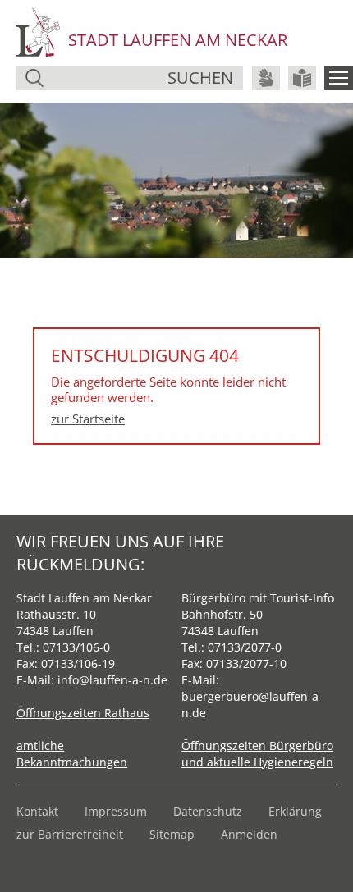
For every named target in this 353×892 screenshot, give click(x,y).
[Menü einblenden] (338, 78)
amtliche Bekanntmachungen (71, 754)
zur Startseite (88, 418)
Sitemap (172, 834)
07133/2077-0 (245, 647)
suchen (200, 77)
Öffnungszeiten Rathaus (82, 712)
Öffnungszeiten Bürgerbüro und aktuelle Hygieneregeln (257, 754)
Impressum (116, 811)
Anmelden (249, 834)
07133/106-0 (76, 647)
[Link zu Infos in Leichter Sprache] (302, 78)
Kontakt (37, 811)
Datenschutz (207, 811)
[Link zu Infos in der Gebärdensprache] (266, 78)
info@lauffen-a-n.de (112, 680)
